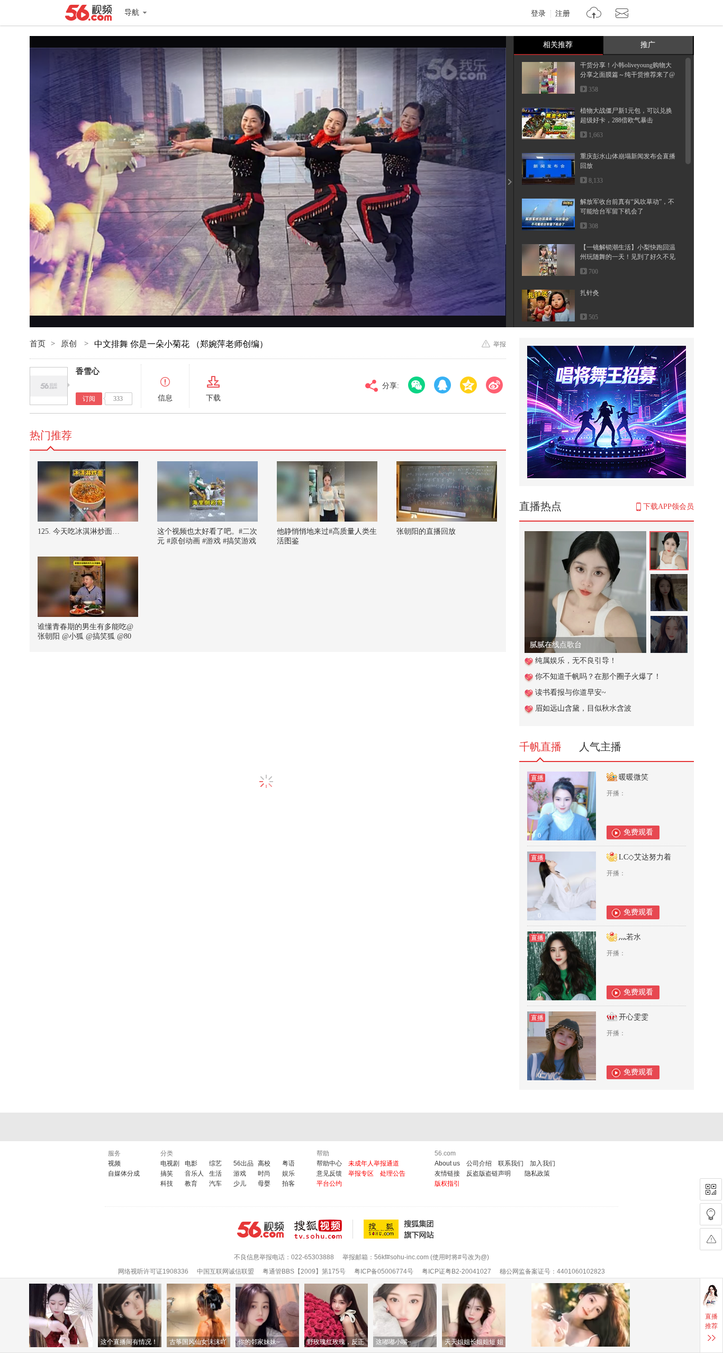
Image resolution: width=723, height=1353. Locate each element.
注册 (562, 13)
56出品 (243, 1163)
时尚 (264, 1173)
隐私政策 (537, 1173)
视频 (114, 1163)
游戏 (239, 1173)
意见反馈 (329, 1173)
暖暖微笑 (633, 777)
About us (447, 1163)
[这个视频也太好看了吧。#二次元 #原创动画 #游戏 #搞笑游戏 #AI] (207, 491)
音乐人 (194, 1173)
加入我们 (542, 1163)
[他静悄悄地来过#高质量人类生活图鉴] (327, 491)
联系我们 (510, 1163)
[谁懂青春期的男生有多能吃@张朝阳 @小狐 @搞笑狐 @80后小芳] (88, 587)
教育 (191, 1183)
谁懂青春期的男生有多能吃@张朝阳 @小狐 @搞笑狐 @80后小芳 (85, 636)
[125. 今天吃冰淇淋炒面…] (88, 491)
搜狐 (401, 1229)
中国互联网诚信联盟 (225, 1271)
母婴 (264, 1183)
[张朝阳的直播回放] (446, 491)
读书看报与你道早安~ (570, 692)
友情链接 (447, 1173)
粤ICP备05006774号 (383, 1271)
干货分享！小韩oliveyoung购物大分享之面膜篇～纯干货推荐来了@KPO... (627, 74)
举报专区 (361, 1173)
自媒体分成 (124, 1173)
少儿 (239, 1183)
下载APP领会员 (668, 506)
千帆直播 (540, 746)
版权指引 (447, 1183)
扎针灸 (589, 293)
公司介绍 (479, 1163)
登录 (538, 13)
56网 (260, 1230)
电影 (191, 1163)
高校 (264, 1163)
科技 (166, 1183)
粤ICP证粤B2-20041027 (456, 1271)
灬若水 (630, 937)
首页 (38, 343)
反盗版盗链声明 (488, 1173)
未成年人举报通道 (373, 1163)
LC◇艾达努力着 (645, 857)
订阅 (89, 398)
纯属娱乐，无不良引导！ (576, 661)
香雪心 (88, 371)
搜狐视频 (323, 1229)
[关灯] (711, 1214)
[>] (594, 14)
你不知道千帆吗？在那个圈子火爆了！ (598, 676)
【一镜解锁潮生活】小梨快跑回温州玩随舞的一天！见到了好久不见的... (627, 257)
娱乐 (288, 1173)
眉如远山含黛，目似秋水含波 (583, 708)
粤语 (288, 1163)
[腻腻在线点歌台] (585, 537)
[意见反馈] (711, 1239)
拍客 (288, 1183)
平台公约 (329, 1183)
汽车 (215, 1183)
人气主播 (600, 746)
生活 (215, 1173)
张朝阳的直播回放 (426, 531)
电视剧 (169, 1163)
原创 (70, 343)
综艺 (215, 1163)
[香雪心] (49, 386)
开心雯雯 (633, 1017)
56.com (88, 15)
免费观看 (638, 832)
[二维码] (711, 1189)
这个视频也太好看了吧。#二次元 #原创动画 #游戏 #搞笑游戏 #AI (207, 540)
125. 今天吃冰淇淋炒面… (79, 531)
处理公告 (392, 1173)
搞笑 (166, 1173)
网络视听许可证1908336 (153, 1271)
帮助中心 (329, 1163)
